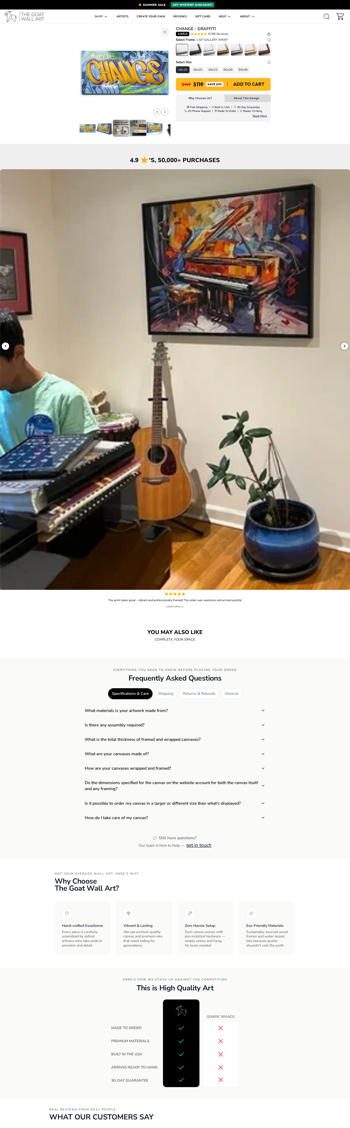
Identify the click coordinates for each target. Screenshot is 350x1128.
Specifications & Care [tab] (130, 693)
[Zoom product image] (165, 32)
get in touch (198, 845)
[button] (175, 4)
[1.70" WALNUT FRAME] (264, 50)
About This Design (246, 98)
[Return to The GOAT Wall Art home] (26, 16)
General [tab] (231, 693)
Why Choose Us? (200, 98)
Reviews (180, 16)
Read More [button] (260, 116)
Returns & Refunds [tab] (199, 693)
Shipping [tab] (165, 693)
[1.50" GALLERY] (182, 50)
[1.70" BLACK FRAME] (196, 50)
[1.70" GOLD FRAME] (223, 50)
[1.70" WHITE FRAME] (209, 50)
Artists (122, 16)
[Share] (269, 34)
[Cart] (340, 16)
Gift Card (202, 16)
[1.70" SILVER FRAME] (237, 50)
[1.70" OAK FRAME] (251, 50)
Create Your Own (151, 16)
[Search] (326, 16)
